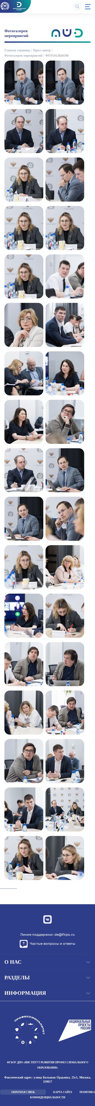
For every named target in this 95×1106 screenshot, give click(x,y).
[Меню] (88, 6)
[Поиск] (77, 6)
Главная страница (17, 50)
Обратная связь (23, 1092)
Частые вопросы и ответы (52, 943)
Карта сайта (62, 1092)
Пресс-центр (42, 50)
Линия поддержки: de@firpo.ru (47, 934)
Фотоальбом (57, 55)
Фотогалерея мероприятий (23, 55)
